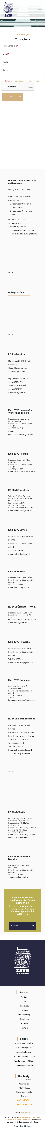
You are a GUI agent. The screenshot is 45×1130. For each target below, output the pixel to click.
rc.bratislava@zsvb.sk (23, 510)
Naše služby (24, 1006)
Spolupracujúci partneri (24, 1065)
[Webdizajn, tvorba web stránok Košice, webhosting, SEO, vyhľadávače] (27, 1126)
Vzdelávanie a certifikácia (24, 1061)
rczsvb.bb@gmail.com (21, 753)
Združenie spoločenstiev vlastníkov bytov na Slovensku (22, 1118)
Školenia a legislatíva (24, 1047)
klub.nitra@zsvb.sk (21, 587)
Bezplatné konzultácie (24, 1043)
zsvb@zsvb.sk (20, 227)
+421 (19, 1100)
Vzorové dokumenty (24, 1052)
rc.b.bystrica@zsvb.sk (23, 750)
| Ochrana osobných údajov (27, 1122)
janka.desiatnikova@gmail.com (20, 434)
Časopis (24, 1010)
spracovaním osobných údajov (28, 81)
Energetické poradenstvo (24, 1056)
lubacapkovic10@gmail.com (23, 230)
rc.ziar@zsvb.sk (20, 622)
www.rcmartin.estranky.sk (18, 837)
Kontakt (14, 926)
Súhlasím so (23, 81)
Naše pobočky (24, 1014)
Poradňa (24, 1023)
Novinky (24, 997)
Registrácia (24, 1019)
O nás (24, 1001)
